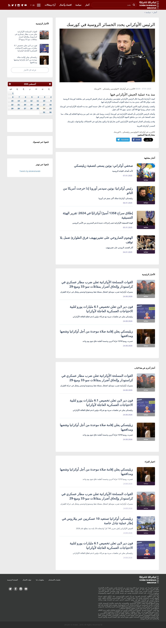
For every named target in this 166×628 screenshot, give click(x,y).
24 (44, 108)
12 (31, 101)
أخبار (155, 12)
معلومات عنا (40, 580)
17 (44, 105)
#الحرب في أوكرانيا (127, 88)
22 (12, 105)
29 (12, 108)
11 (38, 101)
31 (44, 112)
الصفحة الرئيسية (12, 580)
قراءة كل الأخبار (30, 70)
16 (50, 105)
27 (25, 108)
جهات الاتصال (27, 580)
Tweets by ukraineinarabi (29, 171)
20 (25, 105)
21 (19, 105)
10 (44, 101)
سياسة (148, 12)
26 (31, 108)
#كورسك (97, 88)
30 (50, 112)
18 (38, 105)
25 (38, 108)
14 (19, 101)
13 (25, 101)
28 (19, 108)
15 (12, 101)
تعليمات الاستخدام (54, 580)
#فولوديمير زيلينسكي (111, 88)
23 (50, 108)
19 (31, 105)
